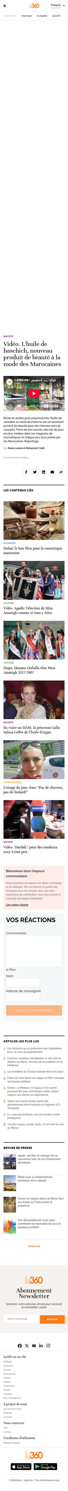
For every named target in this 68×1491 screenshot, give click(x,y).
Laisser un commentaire (34, 1010)
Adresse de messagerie (23, 991)
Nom (9, 976)
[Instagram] (48, 1345)
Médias (7, 1382)
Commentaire (16, 933)
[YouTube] (34, 1345)
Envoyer (52, 1319)
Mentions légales (11, 1443)
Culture (6, 1378)
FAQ (5, 1428)
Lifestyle (7, 1394)
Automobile (9, 1386)
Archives (7, 1417)
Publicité (7, 1413)
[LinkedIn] (41, 1345)
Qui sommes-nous (12, 1409)
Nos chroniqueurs (12, 1398)
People (6, 1390)
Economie (42, 16)
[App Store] (21, 1466)
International (9, 1374)
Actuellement (10, 16)
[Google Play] (45, 1466)
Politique (27, 16)
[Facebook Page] (20, 1345)
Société (56, 16)
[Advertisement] (34, 175)
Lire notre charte (17, 905)
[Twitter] (27, 1345)
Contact (7, 1432)
